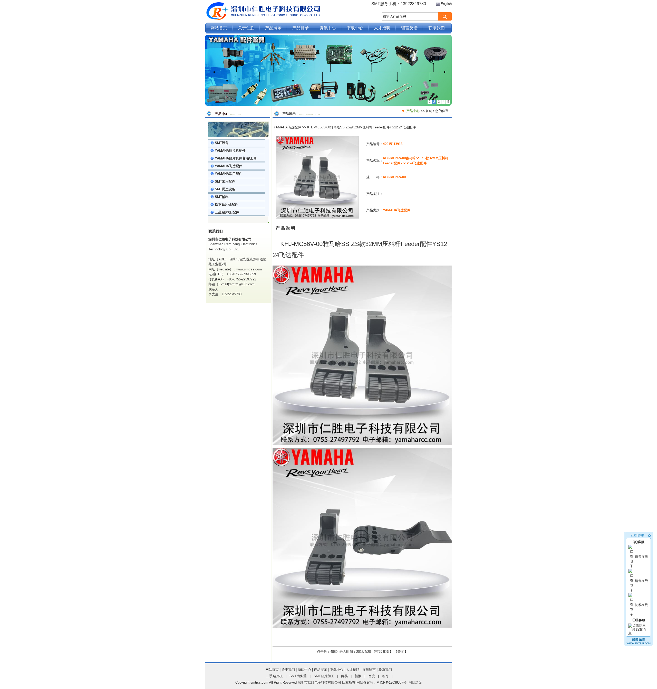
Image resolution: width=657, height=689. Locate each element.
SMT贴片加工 (324, 676)
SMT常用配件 (225, 181)
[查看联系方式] (638, 645)
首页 (429, 111)
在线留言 (369, 670)
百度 (371, 676)
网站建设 (415, 682)
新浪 (358, 676)
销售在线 (641, 557)
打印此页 (382, 651)
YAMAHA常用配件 (228, 174)
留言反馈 (409, 28)
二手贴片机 (274, 676)
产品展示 (273, 28)
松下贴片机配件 (226, 204)
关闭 (400, 651)
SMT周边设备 (225, 189)
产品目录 (300, 28)
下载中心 (355, 28)
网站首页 (219, 28)
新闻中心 (304, 670)
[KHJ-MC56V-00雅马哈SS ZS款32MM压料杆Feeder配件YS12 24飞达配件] (317, 217)
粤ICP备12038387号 (391, 682)
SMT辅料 (222, 197)
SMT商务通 (298, 676)
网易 (344, 676)
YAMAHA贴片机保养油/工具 (236, 158)
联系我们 (436, 28)
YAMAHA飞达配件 (228, 166)
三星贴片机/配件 (227, 212)
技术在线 (641, 605)
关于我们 (288, 670)
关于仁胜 (246, 28)
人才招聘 (382, 28)
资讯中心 (328, 28)
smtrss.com (259, 682)
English (446, 4)
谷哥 (385, 676)
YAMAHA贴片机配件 (230, 151)
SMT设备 (222, 143)
